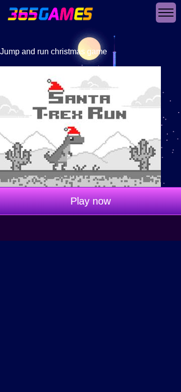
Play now (90, 201)
